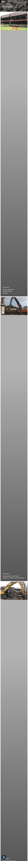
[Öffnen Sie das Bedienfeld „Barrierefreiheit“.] (3, 857)
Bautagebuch (6, 287)
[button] (26, 2)
